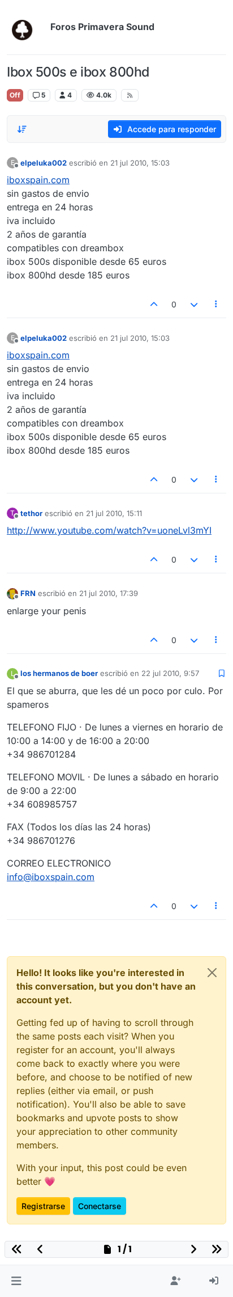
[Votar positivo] (154, 304)
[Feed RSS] (130, 95)
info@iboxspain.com (50, 876)
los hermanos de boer (59, 673)
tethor (31, 513)
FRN (28, 593)
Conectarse (99, 1206)
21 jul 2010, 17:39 (108, 593)
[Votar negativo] (194, 304)
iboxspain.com (38, 179)
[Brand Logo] (26, 27)
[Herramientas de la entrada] (216, 304)
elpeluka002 (43, 162)
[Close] (212, 972)
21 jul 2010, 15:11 (114, 513)
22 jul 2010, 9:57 (170, 673)
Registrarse (43, 1206)
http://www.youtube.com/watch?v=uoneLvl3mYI (109, 530)
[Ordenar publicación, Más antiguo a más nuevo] (22, 129)
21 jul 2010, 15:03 (140, 162)
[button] (16, 1281)
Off (15, 95)
